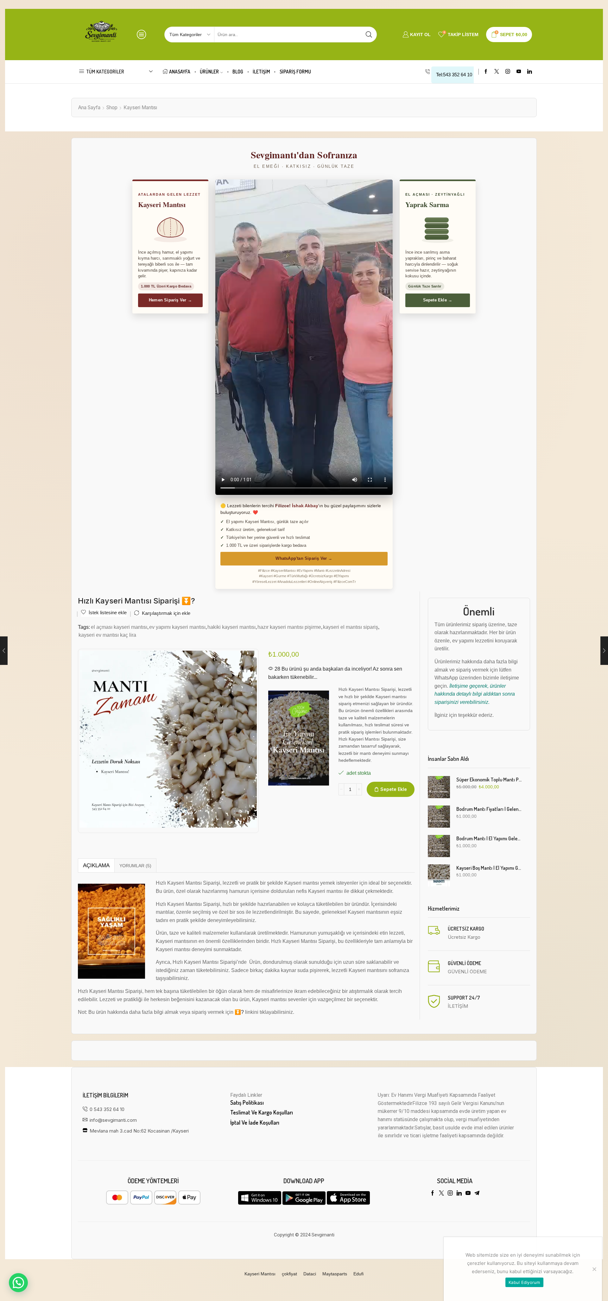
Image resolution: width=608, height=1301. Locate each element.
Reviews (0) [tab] (135, 865)
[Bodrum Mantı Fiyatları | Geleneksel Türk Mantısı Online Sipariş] (439, 816)
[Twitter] (496, 71)
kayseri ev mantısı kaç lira (107, 635)
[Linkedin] (529, 71)
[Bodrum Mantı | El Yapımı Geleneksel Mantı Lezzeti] (439, 846)
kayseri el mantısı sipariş (350, 627)
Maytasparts (334, 1273)
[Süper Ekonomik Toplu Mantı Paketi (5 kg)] (439, 787)
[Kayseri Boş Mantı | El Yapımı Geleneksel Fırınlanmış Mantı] (439, 875)
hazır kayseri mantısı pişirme (289, 627)
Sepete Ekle (393, 789)
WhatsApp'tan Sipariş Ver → (304, 558)
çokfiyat (289, 1273)
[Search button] (369, 34)
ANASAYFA (179, 71)
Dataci (309, 1273)
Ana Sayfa (89, 107)
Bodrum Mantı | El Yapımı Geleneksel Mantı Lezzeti (489, 838)
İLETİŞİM (261, 71)
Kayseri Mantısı (140, 107)
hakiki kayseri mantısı (231, 627)
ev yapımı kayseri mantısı (177, 627)
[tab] (96, 865)
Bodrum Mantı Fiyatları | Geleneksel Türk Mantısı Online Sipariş (489, 809)
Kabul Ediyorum (524, 1282)
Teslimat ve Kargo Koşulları (261, 1112)
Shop (111, 107)
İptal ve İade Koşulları (254, 1122)
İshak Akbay (305, 505)
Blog (237, 71)
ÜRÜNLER (209, 71)
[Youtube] (518, 71)
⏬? (239, 1012)
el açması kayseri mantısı (119, 627)
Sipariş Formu (295, 71)
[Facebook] (486, 71)
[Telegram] (476, 1193)
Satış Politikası (247, 1102)
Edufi (358, 1273)
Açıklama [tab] (96, 865)
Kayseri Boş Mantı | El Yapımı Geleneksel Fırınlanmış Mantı (489, 868)
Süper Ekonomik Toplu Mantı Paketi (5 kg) (489, 779)
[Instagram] (507, 71)
